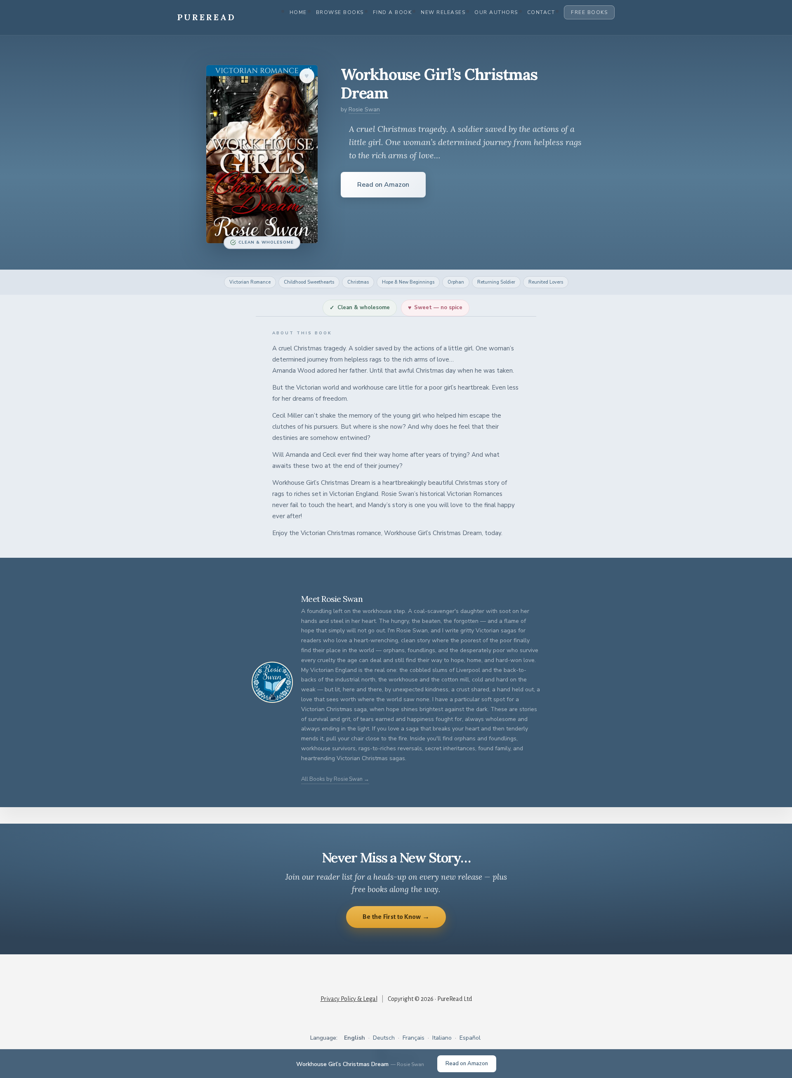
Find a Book (392, 12)
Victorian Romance (250, 282)
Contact (541, 12)
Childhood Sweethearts (309, 282)
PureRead (206, 17)
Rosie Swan (364, 109)
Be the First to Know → (396, 916)
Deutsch (384, 1038)
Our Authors (496, 12)
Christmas (358, 282)
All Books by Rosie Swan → (335, 779)
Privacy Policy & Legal (349, 999)
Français (413, 1038)
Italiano (442, 1038)
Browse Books (340, 12)
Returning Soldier (496, 282)
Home (298, 12)
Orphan (456, 282)
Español (470, 1038)
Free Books (589, 12)
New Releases (443, 12)
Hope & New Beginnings (408, 282)
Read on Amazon (383, 184)
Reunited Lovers (545, 282)
